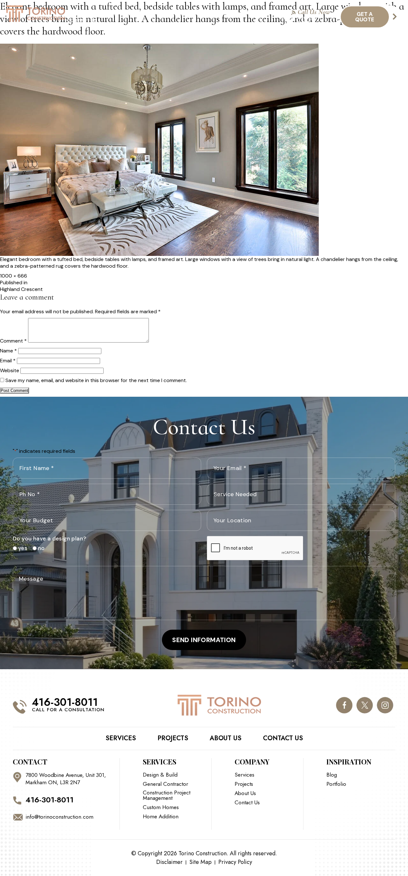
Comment (13, 340)
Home (72, 13)
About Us (215, 13)
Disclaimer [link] (169, 862)
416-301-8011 (310, 20)
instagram (385, 705)
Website (9, 370)
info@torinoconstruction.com (59, 817)
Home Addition (160, 816)
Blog (238, 13)
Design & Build (160, 775)
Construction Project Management (166, 795)
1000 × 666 (13, 275)
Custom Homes (161, 807)
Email (8, 360)
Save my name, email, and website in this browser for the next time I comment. (96, 380)
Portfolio (336, 784)
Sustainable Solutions (140, 13)
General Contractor (165, 784)
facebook (344, 705)
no (39, 548)
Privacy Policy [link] (235, 862)
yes (20, 548)
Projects (186, 13)
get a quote (364, 17)
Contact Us (82, 20)
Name (8, 350)
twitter (364, 705)
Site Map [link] (200, 862)
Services (95, 13)
